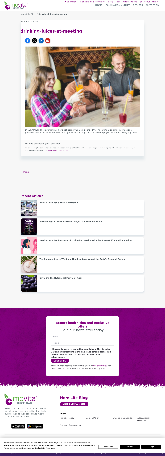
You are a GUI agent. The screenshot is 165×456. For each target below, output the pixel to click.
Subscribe (60, 361)
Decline (130, 446)
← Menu (25, 172)
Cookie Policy (92, 418)
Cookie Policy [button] (89, 445)
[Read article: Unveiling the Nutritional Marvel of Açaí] (29, 283)
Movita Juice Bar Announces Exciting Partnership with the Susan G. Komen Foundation (85, 240)
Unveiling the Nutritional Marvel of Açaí (60, 278)
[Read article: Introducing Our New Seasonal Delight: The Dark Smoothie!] (29, 226)
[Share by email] (47, 40)
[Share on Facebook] (27, 40)
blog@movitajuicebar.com (58, 150)
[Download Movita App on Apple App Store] (35, 426)
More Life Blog (28, 14)
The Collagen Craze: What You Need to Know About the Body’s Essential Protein (82, 259)
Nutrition (152, 5)
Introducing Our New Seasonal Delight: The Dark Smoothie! (70, 221)
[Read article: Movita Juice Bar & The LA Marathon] (29, 208)
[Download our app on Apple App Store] (18, 426)
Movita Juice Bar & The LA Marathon (58, 202)
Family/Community (117, 5)
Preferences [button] (51, 448)
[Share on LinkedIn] (41, 40)
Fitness (138, 5)
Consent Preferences (70, 425)
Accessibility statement (143, 419)
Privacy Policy (100, 365)
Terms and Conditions (123, 418)
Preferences (108, 446)
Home (98, 5)
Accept (151, 446)
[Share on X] (34, 40)
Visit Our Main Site (74, 404)
